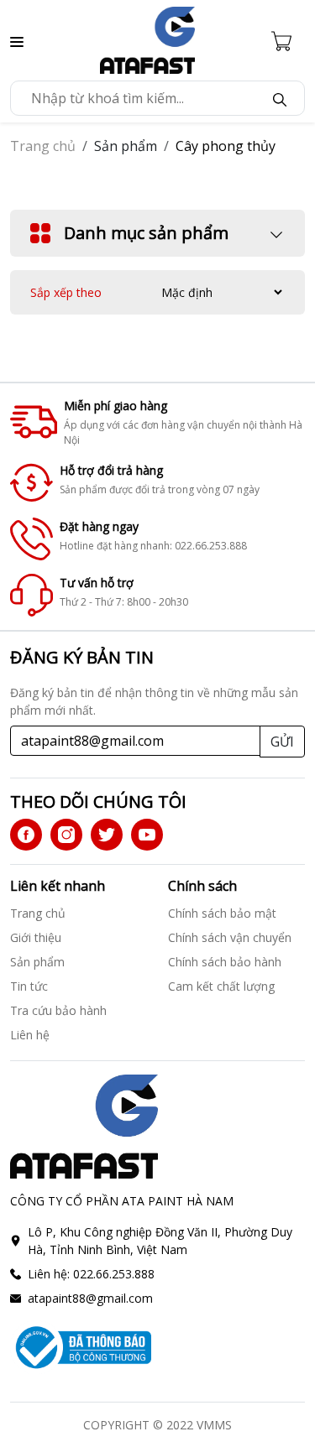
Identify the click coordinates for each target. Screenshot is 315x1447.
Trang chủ (43, 146)
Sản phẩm (37, 962)
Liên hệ (30, 1035)
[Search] (279, 98)
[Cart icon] (288, 40)
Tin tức (29, 986)
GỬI (282, 741)
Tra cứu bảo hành (58, 1010)
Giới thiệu (35, 937)
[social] (26, 835)
